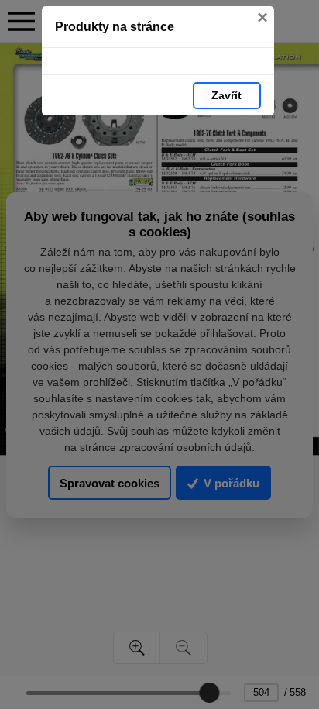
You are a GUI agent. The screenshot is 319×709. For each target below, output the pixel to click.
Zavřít (226, 95)
